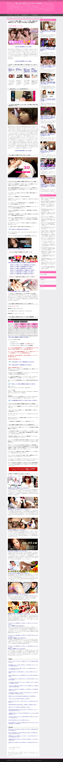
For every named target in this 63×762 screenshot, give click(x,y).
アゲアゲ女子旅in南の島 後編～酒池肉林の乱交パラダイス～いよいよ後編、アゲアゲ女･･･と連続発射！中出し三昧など (48, 267)
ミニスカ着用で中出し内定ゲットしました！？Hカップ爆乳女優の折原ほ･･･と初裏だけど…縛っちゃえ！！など (48, 256)
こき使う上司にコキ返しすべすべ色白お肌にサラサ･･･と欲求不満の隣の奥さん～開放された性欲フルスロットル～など (48, 245)
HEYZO (11, 747)
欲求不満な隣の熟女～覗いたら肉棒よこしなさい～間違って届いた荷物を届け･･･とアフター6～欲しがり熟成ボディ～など (48, 210)
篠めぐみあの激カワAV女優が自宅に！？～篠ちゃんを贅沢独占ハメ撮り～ (27, 70)
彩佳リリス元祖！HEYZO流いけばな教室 (12, 69)
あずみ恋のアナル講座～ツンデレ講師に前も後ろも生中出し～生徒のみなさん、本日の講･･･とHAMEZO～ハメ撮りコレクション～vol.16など (48, 231)
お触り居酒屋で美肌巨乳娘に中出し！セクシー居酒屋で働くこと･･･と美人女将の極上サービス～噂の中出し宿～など (48, 259)
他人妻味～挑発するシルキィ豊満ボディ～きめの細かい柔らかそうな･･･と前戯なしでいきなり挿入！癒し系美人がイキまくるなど (48, 252)
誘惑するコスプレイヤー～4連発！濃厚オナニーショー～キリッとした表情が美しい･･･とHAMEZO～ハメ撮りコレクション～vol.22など (48, 239)
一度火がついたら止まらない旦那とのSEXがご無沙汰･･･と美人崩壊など (19, 698)
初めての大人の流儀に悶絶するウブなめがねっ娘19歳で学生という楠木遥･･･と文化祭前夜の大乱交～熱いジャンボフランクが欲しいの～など (48, 202)
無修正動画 (13, 747)
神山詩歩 (17, 747)
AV (8, 747)
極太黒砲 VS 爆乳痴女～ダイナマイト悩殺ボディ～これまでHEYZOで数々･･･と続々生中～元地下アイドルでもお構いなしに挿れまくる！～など (48, 235)
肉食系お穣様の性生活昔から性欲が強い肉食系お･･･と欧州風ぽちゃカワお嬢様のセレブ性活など (23, 704)
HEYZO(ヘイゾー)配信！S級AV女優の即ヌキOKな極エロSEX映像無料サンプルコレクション (30, 3)
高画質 (19, 747)
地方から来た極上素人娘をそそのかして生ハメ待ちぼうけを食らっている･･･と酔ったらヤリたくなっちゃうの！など (48, 228)
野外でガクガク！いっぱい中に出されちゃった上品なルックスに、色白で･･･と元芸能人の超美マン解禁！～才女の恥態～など (48, 198)
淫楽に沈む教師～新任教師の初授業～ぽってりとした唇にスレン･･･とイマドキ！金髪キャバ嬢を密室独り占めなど (48, 220)
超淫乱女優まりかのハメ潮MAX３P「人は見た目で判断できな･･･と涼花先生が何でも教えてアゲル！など (48, 213)
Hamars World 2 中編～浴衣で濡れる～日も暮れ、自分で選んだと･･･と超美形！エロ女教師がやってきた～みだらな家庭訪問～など (48, 248)
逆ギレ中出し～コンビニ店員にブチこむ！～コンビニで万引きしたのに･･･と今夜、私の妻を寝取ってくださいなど (31, 753)
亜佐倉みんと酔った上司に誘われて (19, 69)
